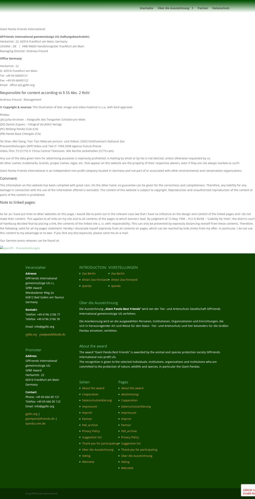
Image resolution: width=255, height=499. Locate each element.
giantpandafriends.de (52, 334)
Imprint (87, 413)
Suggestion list (92, 437)
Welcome (88, 462)
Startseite (146, 8)
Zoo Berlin (89, 273)
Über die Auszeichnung (173, 8)
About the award (93, 388)
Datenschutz (221, 8)
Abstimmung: (130, 394)
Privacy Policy (91, 431)
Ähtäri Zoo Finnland (95, 280)
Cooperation (90, 394)
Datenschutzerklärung (97, 400)
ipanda (86, 286)
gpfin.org (31, 334)
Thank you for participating (100, 443)
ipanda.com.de (35, 423)
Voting (86, 456)
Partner (203, 8)
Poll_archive (90, 425)
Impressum (89, 406)
